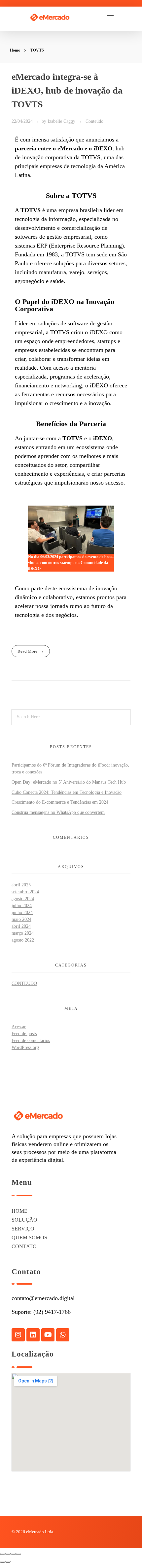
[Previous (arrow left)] (2, 1562)
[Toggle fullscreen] (13, 1554)
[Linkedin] (33, 1334)
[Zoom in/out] (18, 1554)
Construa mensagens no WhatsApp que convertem (58, 812)
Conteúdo (94, 121)
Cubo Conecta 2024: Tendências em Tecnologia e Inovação (67, 792)
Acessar (19, 1026)
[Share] (8, 1554)
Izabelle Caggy (62, 121)
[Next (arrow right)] (8, 1562)
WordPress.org (25, 1047)
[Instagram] (18, 1334)
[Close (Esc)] (2, 1554)
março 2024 (23, 933)
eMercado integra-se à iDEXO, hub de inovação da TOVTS (67, 90)
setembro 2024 (25, 891)
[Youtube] (47, 1334)
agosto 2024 (23, 898)
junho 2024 (22, 912)
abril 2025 (21, 884)
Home (15, 50)
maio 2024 (21, 919)
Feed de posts (24, 1033)
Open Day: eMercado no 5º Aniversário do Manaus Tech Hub (69, 782)
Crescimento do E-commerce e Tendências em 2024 (60, 802)
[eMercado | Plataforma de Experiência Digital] (55, 17)
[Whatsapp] (62, 1334)
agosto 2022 (23, 940)
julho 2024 (22, 905)
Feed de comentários (31, 1040)
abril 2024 (21, 926)
